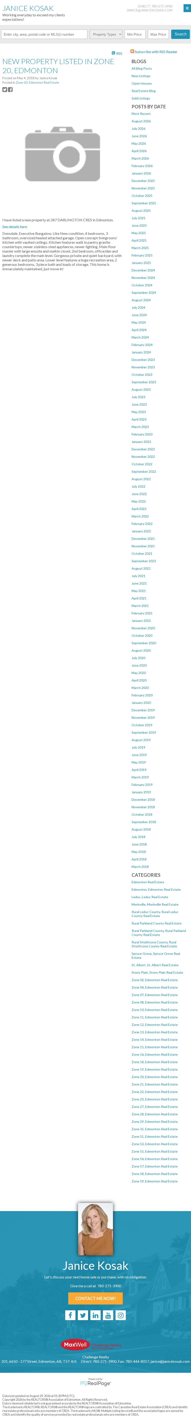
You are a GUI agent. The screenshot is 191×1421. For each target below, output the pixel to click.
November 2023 (143, 367)
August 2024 (141, 300)
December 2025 (143, 181)
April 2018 (139, 859)
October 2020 (142, 635)
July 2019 (138, 747)
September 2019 (144, 732)
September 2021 (144, 561)
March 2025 (140, 248)
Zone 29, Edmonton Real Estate (155, 1121)
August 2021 (141, 568)
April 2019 (139, 770)
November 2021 (143, 546)
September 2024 (144, 292)
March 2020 (140, 688)
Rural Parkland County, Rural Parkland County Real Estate (159, 933)
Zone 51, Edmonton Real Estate (155, 1136)
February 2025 (142, 255)
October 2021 (142, 553)
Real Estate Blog (144, 91)
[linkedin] (95, 1315)
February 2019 (142, 785)
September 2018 (144, 822)
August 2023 (141, 389)
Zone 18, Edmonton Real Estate (155, 1062)
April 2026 (139, 151)
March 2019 (140, 777)
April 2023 (139, 419)
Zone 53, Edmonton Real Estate (155, 1144)
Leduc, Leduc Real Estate (150, 897)
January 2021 (141, 621)
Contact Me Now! (95, 1298)
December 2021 (143, 539)
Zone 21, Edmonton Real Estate (155, 1084)
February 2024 (142, 345)
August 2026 (141, 121)
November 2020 (143, 628)
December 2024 (143, 270)
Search (181, 34)
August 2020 (141, 650)
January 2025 (141, 263)
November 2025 (143, 188)
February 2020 (142, 695)
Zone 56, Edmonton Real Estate (155, 1159)
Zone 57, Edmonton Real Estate (155, 1166)
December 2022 (143, 449)
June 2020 (139, 665)
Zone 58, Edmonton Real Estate (155, 1174)
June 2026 (139, 136)
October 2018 (142, 814)
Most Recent (141, 114)
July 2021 (138, 576)
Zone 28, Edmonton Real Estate (155, 1114)
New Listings (141, 76)
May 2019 (139, 762)
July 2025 (138, 218)
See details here (14, 226)
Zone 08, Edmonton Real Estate (155, 1002)
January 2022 (141, 531)
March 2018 (140, 867)
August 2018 (141, 829)
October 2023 (142, 375)
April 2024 (139, 330)
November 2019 (143, 717)
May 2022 (139, 501)
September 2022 (144, 471)
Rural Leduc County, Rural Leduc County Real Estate (155, 914)
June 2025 (139, 225)
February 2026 (142, 166)
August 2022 (141, 479)
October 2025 (142, 196)
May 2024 (139, 322)
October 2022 (142, 464)
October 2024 (142, 285)
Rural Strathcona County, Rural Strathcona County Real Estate (154, 944)
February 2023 (142, 434)
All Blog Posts (142, 68)
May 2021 (139, 591)
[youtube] (108, 1315)
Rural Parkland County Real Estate (156, 923)
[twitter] (83, 1315)
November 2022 (143, 457)
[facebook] (70, 1315)
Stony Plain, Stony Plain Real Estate (157, 972)
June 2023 (139, 404)
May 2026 (139, 143)
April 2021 (139, 598)
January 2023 (141, 442)
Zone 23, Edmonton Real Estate (155, 1099)
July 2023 (138, 397)
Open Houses (142, 83)
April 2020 (139, 680)
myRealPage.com (95, 1383)
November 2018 (143, 807)
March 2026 (140, 158)
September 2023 (144, 382)
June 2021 (139, 583)
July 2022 (138, 486)
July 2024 (138, 307)
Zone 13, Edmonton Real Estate (155, 1032)
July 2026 (138, 128)
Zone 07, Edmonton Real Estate (155, 995)
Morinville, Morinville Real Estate (155, 904)
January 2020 (141, 703)
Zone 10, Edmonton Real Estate (155, 1010)
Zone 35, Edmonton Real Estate (155, 1129)
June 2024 (139, 315)
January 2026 (141, 173)
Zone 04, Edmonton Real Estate (155, 987)
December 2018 (143, 799)
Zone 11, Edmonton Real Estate (155, 1017)
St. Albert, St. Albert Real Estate (155, 965)
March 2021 (140, 606)
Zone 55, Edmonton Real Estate (155, 1151)
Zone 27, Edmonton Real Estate (155, 1107)
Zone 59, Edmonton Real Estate (155, 1181)
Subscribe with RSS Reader (155, 51)
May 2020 (139, 673)
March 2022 (140, 516)
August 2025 (141, 210)
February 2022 (142, 524)
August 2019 (141, 740)
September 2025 (144, 203)
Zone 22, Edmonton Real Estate (155, 1092)
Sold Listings (141, 98)
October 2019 (142, 725)
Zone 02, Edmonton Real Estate (155, 980)
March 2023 (140, 427)
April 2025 (139, 240)
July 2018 (138, 837)
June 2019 (139, 755)
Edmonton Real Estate (148, 882)
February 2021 (142, 613)
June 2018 (139, 844)
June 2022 (139, 494)
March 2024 (140, 337)
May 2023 (139, 412)
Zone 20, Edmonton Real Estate (155, 1077)
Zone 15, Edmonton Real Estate (155, 1047)
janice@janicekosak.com (149, 10)
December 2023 (143, 360)
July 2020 (138, 658)
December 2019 (143, 710)
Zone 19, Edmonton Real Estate (155, 1069)
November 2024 (143, 278)
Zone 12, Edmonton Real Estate (155, 1025)
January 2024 (141, 352)
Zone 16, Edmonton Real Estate (155, 1054)
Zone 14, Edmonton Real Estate (155, 1039)
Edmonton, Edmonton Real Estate (156, 889)
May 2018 (139, 852)
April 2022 (139, 509)
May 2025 (139, 233)
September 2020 (144, 643)
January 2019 (141, 792)
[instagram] (121, 1315)
